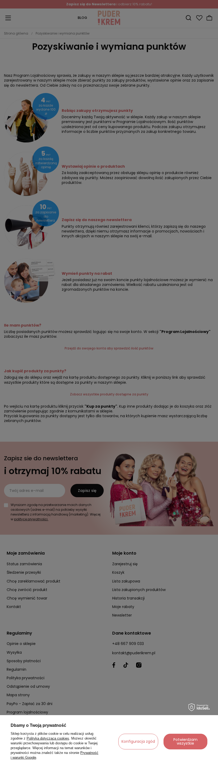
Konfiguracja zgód (138, 741)
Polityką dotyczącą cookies (48, 738)
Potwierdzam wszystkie (185, 741)
